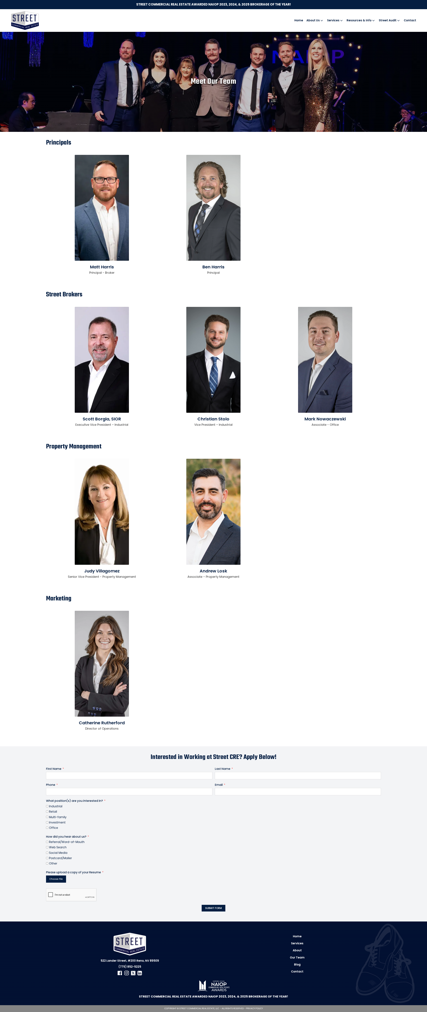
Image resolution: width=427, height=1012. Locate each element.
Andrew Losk (213, 571)
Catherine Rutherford (102, 723)
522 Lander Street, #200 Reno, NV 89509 (130, 961)
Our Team (297, 957)
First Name (53, 769)
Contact (410, 20)
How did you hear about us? (66, 837)
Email (219, 785)
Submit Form (213, 908)
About (297, 950)
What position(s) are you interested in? (74, 801)
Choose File (56, 879)
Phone (50, 785)
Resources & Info (359, 20)
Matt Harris (102, 267)
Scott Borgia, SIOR (102, 419)
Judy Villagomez (102, 571)
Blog (297, 964)
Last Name (222, 769)
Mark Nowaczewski (325, 419)
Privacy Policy (254, 1008)
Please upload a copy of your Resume (73, 872)
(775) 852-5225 (129, 967)
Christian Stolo (213, 419)
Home (298, 20)
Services (333, 20)
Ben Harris (213, 267)
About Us (313, 20)
